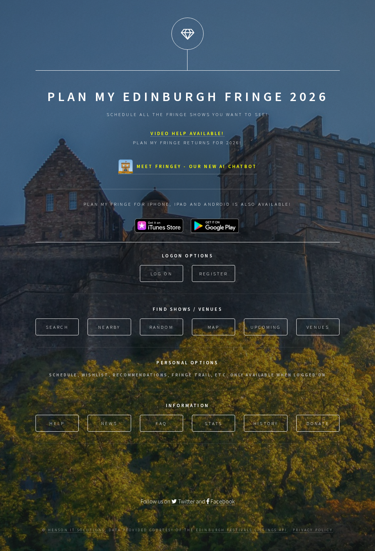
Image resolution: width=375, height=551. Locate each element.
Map (214, 327)
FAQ (161, 423)
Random (161, 327)
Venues (318, 327)
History (265, 423)
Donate (318, 423)
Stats (213, 423)
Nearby (109, 327)
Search (57, 327)
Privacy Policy (313, 530)
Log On (161, 273)
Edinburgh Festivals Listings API (241, 530)
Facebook (222, 501)
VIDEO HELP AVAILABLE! (187, 133)
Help (56, 423)
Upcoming (265, 327)
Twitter (186, 501)
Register (213, 273)
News (109, 423)
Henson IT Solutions (76, 530)
